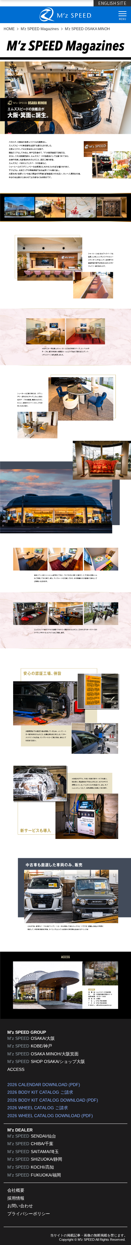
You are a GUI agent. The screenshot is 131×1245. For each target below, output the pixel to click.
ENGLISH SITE (112, 3)
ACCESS (15, 1069)
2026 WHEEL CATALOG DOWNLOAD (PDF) (50, 1115)
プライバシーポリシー (28, 1213)
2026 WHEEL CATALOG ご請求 (37, 1107)
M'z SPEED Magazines (40, 29)
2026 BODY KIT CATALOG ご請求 (40, 1092)
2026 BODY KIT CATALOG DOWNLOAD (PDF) (52, 1100)
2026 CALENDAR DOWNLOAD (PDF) (43, 1084)
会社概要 (15, 1190)
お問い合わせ (20, 1205)
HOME (9, 29)
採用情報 (15, 1198)
